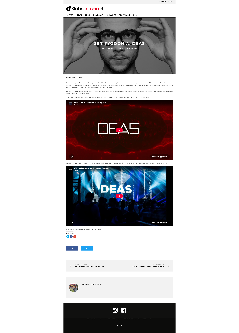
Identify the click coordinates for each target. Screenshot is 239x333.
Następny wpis (158, 264)
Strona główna (71, 77)
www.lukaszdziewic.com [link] (93, 229)
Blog (87, 15)
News (79, 15)
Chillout (111, 15)
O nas (136, 15)
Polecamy (98, 15)
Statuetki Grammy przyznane (89, 267)
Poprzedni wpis (81, 264)
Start (70, 15)
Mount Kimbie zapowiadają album (147, 267)
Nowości (132, 48)
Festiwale (124, 15)
